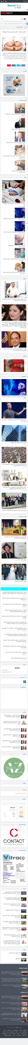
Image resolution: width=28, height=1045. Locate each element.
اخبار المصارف (15, 1030)
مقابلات (14, 1033)
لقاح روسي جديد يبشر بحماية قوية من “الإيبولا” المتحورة (14, 259)
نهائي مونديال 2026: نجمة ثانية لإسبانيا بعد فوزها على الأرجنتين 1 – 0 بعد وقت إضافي (11, 929)
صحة (17, 33)
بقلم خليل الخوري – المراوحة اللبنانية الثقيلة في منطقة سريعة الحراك (12, 716)
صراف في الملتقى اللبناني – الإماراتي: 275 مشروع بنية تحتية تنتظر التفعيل (14, 628)
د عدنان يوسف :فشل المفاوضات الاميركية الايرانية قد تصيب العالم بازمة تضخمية (14, 299)
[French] (19, 668)
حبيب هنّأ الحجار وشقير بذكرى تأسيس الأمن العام (15, 142)
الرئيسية (25, 1030)
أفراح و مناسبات (24, 1033)
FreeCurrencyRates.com (20, 793)
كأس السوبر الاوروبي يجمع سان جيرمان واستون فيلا (11, 916)
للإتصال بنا (18, 1035)
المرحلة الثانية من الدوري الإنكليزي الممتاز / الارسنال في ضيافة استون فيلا (14, 640)
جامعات (4, 1032)
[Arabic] (15, 668)
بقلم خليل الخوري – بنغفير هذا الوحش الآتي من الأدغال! (11, 735)
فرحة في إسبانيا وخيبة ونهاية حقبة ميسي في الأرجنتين (12, 935)
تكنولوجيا (12, 1032)
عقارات (18, 1033)
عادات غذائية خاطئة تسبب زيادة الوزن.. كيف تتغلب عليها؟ (14, 272)
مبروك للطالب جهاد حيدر (20, 560)
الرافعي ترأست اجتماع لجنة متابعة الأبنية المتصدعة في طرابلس (14, 616)
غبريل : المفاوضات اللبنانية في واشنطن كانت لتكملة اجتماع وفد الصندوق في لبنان (14, 349)
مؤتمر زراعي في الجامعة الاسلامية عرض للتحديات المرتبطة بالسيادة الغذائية (15, 537)
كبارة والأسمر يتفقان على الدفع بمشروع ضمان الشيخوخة (12, 985)
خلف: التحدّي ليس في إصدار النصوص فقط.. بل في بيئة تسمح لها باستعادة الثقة (11, 722)
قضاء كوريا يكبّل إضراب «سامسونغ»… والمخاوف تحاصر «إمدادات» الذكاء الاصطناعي (14, 465)
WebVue (17, 1027)
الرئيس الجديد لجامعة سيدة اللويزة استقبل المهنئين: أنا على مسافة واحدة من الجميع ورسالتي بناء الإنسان (14, 592)
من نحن (13, 1035)
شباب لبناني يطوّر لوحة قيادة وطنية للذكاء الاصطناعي (14, 510)
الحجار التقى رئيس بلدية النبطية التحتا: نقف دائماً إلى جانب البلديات (14, 598)
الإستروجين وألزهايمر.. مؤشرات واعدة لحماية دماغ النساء (14, 218)
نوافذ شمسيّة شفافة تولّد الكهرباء (18, 443)
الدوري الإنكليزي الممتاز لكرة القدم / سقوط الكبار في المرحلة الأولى (12, 898)
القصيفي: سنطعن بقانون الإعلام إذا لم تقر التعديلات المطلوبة (15, 114)
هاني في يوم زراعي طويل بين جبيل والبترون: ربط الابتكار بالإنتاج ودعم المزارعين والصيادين (15, 634)
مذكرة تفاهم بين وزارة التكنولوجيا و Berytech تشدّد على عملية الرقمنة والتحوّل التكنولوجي (14, 488)
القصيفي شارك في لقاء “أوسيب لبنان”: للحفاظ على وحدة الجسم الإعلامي (14, 156)
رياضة (8, 1032)
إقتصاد (21, 1030)
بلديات (5, 1030)
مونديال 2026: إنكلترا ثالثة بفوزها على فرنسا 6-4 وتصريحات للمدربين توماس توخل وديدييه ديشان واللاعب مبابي (11, 942)
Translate (10, 672)
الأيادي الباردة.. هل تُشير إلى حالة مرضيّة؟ (14, 32)
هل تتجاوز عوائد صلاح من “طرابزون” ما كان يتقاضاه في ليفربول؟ (11, 922)
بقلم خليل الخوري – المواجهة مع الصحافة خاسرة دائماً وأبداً (11, 747)
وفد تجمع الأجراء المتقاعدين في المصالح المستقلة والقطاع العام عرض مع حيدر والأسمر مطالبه (15, 622)
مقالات (16, 1032)
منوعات (10, 1033)
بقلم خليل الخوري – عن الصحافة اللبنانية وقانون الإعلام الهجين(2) (11, 741)
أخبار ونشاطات (4, 1033)
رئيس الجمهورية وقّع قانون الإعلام (18, 129)
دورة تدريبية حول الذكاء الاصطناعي (18, 171)
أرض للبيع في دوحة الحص (14, 953)
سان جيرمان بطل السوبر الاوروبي (13, 910)
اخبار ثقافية (24, 1032)
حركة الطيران (24, 1035)
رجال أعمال (9, 1030)
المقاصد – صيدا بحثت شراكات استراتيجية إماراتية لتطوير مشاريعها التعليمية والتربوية (15, 610)
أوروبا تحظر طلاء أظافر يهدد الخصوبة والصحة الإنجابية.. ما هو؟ (14, 204)
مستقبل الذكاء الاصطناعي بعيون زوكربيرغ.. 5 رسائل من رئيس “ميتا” (14, 420)
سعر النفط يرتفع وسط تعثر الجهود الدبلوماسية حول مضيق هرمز (14, 646)
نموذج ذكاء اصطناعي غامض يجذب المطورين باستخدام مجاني (14, 397)
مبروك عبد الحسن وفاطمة (20, 581)
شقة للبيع (18, 958)
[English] (17, 668)
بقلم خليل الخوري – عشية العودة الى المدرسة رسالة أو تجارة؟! (12, 729)
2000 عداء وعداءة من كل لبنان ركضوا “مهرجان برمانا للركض (12, 904)
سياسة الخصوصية (7, 1035)
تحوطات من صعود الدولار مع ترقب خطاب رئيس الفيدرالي (15, 652)
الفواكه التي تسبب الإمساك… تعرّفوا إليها (16, 245)
